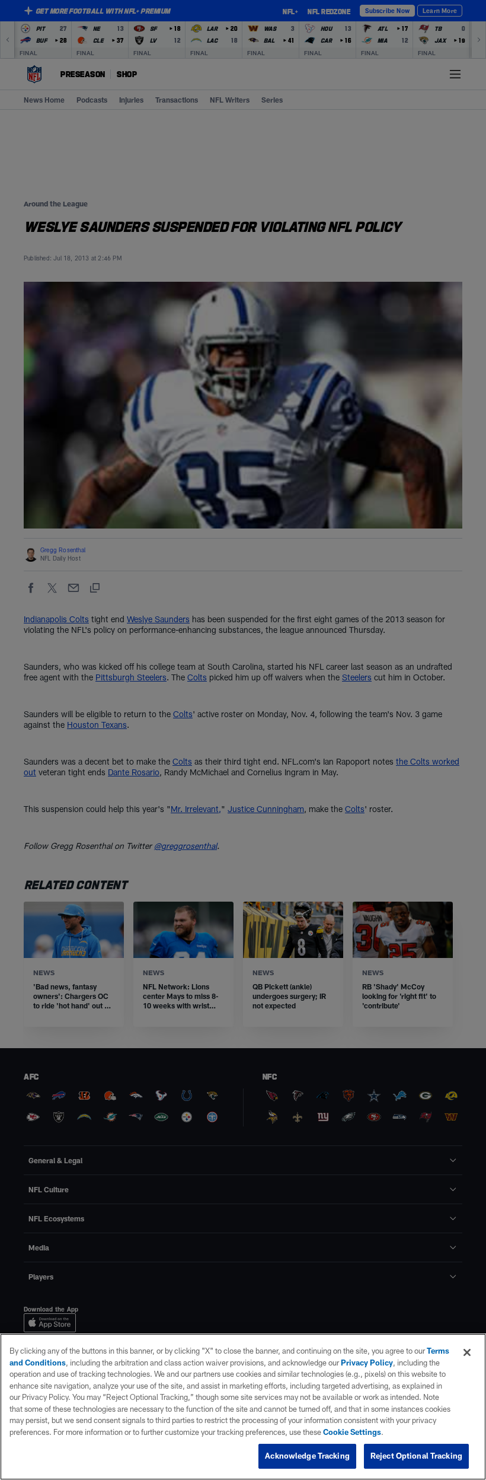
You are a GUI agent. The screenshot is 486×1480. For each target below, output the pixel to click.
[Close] (467, 1352)
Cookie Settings (352, 1432)
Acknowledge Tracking (307, 1455)
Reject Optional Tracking (416, 1455)
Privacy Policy (367, 1362)
